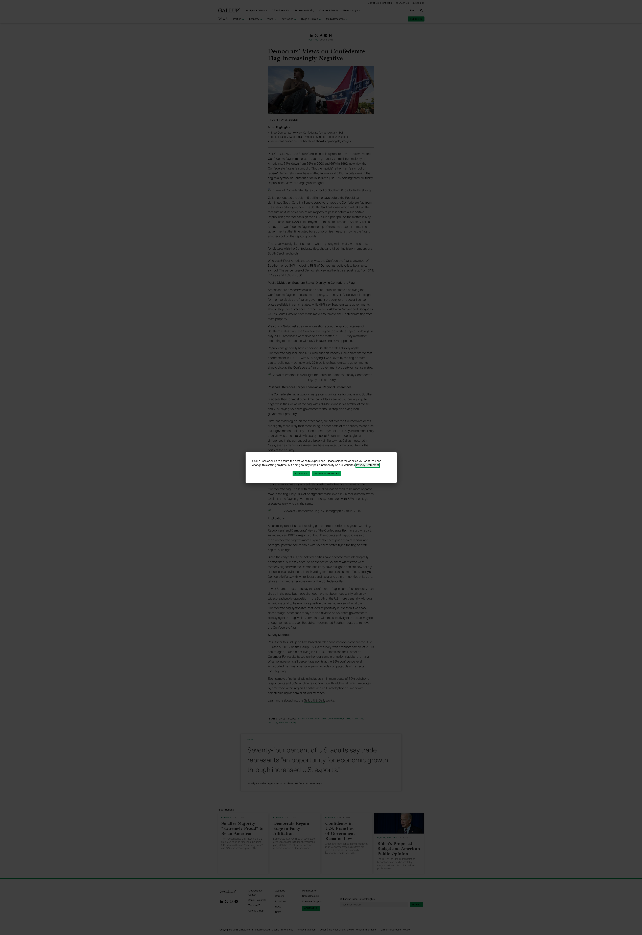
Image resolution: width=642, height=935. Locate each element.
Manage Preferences (327, 473)
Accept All (301, 473)
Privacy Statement (367, 465)
